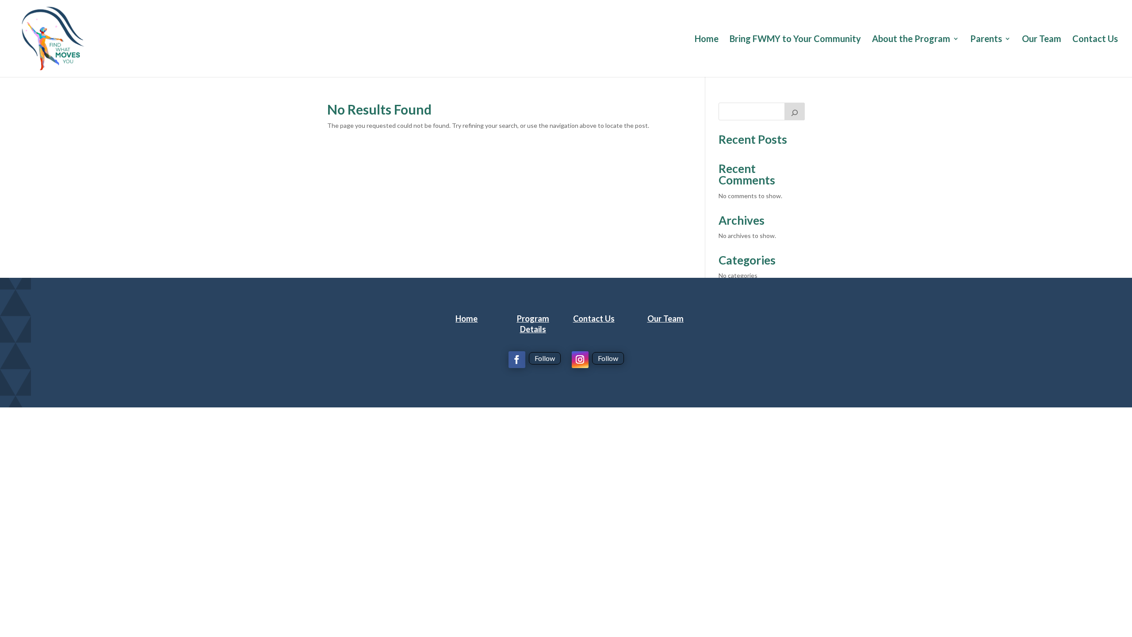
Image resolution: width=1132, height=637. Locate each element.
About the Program (911, 39)
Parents (986, 39)
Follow (545, 358)
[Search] (794, 111)
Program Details (533, 324)
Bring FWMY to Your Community (795, 39)
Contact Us (1095, 39)
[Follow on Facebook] (517, 359)
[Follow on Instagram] (580, 359)
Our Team (1041, 39)
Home (707, 39)
